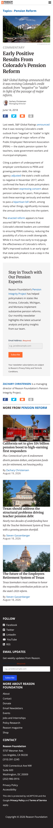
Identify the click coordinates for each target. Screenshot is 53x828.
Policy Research (11, 722)
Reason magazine (12, 727)
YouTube (12, 639)
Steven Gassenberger (18, 535)
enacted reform (16, 218)
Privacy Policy (10, 785)
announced (43, 124)
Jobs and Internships (14, 718)
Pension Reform (25, 11)
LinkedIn (11, 634)
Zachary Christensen (17, 383)
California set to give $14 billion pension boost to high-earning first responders (26, 447)
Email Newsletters (13, 708)
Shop (5, 732)
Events (6, 713)
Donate (7, 703)
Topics (7, 11)
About (6, 693)
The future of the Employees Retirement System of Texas (23, 576)
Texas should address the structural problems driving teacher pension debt (23, 512)
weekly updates (16, 658)
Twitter (10, 629)
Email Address (19, 340)
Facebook (11, 625)
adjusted (16, 175)
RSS (8, 644)
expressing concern (30, 188)
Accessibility (9, 789)
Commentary (14, 47)
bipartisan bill (21, 201)
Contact (7, 698)
